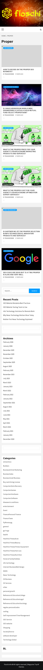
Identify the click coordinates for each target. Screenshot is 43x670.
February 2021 (8, 431)
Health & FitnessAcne (10, 539)
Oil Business (7, 579)
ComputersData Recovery (12, 486)
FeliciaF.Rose (9, 74)
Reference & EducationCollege (14, 595)
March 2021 (7, 427)
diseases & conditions (10, 502)
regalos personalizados (11, 607)
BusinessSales (8, 474)
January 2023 (7, 386)
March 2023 (7, 382)
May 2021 (6, 419)
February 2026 (8, 342)
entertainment (8, 506)
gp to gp (6, 531)
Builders (6, 466)
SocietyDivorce (8, 632)
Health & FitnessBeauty (11, 543)
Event (5, 510)
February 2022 (8, 395)
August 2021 (7, 407)
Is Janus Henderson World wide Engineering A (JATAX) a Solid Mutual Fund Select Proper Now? (19, 111)
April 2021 (6, 423)
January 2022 (7, 399)
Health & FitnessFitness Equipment (16, 547)
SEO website (8, 48)
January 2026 (7, 346)
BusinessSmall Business (11, 478)
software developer (10, 636)
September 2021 (9, 403)
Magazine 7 (31, 664)
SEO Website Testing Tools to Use (15, 307)
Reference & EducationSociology (15, 603)
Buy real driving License (11, 482)
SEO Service (8, 128)
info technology (10, 210)
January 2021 (7, 435)
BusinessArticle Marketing (12, 470)
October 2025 (8, 358)
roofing (5, 611)
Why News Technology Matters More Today (18, 315)
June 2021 (6, 415)
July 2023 (6, 378)
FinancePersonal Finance (12, 514)
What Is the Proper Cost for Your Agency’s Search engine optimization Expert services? (20, 193)
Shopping (6, 628)
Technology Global (11, 87)
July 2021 (6, 411)
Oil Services (7, 583)
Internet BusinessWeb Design (13, 567)
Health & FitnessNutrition (12, 555)
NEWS (5, 571)
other (5, 587)
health (5, 535)
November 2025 (8, 354)
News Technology (9, 575)
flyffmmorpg (7, 522)
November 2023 (8, 374)
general (6, 526)
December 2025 (8, 350)
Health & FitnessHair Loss (12, 551)
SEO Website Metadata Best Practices (16, 303)
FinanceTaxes (8, 518)
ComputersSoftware (10, 498)
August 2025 (7, 366)
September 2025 (9, 362)
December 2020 (8, 439)
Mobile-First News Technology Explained (17, 319)
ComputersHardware (10, 494)
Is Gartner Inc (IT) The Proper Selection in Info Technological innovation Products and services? (21, 234)
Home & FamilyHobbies (11, 559)
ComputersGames (9, 490)
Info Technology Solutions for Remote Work (18, 311)
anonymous (7, 462)
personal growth (9, 591)
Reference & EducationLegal (13, 599)
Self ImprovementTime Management (16, 615)
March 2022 (7, 391)
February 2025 (8, 370)
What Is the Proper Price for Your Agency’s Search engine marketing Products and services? (19, 152)
